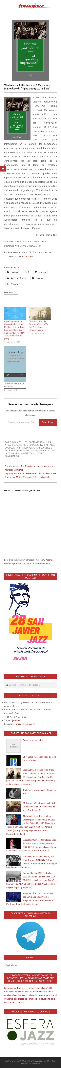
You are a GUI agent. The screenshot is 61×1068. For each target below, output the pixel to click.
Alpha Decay (38, 448)
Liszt (48, 448)
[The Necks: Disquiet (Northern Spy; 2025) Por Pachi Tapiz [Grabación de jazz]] (40, 313)
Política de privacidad (14, 1061)
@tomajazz (17, 720)
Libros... (23, 445)
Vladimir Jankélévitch (22, 453)
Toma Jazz (31, 450)
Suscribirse (47, 422)
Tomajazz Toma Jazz (24, 724)
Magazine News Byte (47, 1061)
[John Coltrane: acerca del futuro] (15, 364)
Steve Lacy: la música (33, 740)
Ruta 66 (21, 450)
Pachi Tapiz (10, 450)
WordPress (36, 1063)
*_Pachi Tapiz (12, 445)
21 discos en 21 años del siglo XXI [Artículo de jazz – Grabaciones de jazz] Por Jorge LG (39, 807)
